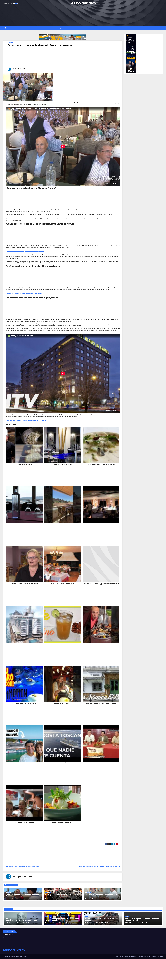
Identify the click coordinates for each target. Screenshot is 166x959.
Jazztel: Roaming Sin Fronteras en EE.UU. (21, 920)
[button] (162, 28)
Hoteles (37, 28)
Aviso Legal (6, 937)
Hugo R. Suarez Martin (20, 68)
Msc (25, 28)
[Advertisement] (83, 15)
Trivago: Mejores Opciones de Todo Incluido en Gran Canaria (62, 919)
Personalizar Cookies (133, 956)
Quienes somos (64, 28)
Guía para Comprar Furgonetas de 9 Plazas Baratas (101, 919)
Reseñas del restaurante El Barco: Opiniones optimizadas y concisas (99, 866)
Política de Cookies (7, 941)
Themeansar (25, 956)
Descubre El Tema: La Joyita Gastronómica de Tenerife (62, 895)
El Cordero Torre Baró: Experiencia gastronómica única (23, 866)
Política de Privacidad (8, 934)
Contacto (75, 28)
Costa (31, 28)
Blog (55, 28)
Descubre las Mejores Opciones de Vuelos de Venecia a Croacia (142, 919)
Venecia (127, 916)
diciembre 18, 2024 (51, 922)
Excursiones (47, 28)
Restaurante (10, 42)
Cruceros (18, 28)
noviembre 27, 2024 (131, 922)
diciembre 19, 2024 (11, 922)
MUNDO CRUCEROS (83, 3)
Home (117, 956)
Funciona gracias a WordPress (9, 956)
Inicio (10, 28)
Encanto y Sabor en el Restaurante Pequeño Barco (22, 895)
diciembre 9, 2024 (91, 922)
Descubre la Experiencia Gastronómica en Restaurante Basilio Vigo (101, 895)
